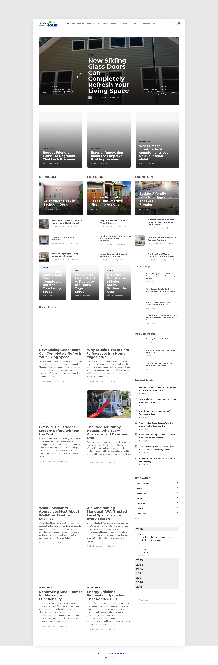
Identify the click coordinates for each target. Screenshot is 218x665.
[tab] (138, 266)
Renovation (93, 588)
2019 (139, 586)
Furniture (126, 24)
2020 (139, 582)
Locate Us (109, 657)
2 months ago (86, 296)
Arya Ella (96, 97)
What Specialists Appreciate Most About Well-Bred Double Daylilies (157, 436)
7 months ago (53, 163)
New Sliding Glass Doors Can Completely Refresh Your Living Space (157, 388)
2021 (139, 577)
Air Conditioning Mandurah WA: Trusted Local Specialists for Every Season (157, 448)
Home (66, 24)
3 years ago (53, 209)
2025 (139, 560)
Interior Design (148, 24)
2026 (139, 529)
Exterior (115, 24)
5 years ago (157, 243)
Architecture (78, 24)
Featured (157, 503)
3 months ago (118, 296)
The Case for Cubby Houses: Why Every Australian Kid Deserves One (157, 424)
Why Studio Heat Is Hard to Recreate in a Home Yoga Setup (157, 400)
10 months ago (150, 163)
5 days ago (103, 97)
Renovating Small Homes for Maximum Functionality (157, 460)
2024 (139, 564)
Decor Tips (103, 24)
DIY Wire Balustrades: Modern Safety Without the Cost (156, 412)
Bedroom (91, 24)
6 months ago (98, 629)
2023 (139, 569)
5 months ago (50, 543)
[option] (109, 71)
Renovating (45, 588)
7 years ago (61, 226)
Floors (157, 508)
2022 (139, 573)
